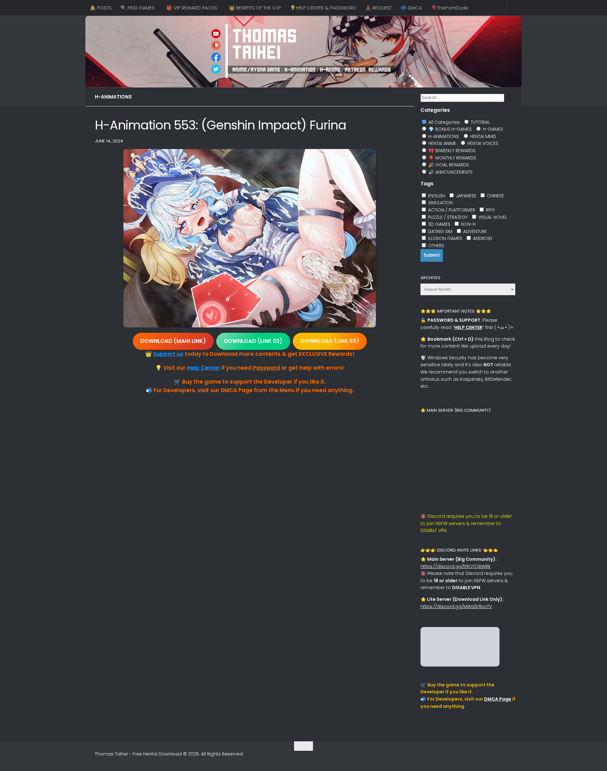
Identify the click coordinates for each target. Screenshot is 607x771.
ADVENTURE (474, 231)
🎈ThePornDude (449, 7)
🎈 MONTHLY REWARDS (451, 158)
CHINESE (495, 196)
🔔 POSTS (101, 7)
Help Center (203, 368)
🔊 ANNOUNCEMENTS (450, 172)
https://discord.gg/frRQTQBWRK (455, 566)
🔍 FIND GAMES (137, 7)
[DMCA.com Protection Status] (460, 665)
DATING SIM (439, 231)
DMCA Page (497, 699)
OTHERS (435, 245)
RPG (490, 210)
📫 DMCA (411, 7)
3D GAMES (438, 224)
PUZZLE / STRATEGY (447, 217)
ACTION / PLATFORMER (451, 210)
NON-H (467, 224)
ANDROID (482, 238)
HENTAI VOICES (482, 143)
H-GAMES (492, 129)
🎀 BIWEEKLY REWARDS (451, 150)
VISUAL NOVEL (492, 217)
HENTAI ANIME (441, 143)
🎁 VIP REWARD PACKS (191, 7)
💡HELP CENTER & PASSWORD (323, 7)
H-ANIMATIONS (113, 96)
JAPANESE (465, 196)
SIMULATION (440, 203)
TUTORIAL (479, 122)
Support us (168, 354)
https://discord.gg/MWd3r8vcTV (456, 606)
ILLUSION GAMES (444, 238)
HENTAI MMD (482, 136)
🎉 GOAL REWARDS (448, 165)
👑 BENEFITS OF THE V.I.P (255, 7)
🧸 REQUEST (378, 7)
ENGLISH (436, 196)
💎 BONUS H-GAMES (449, 129)
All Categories (443, 122)
